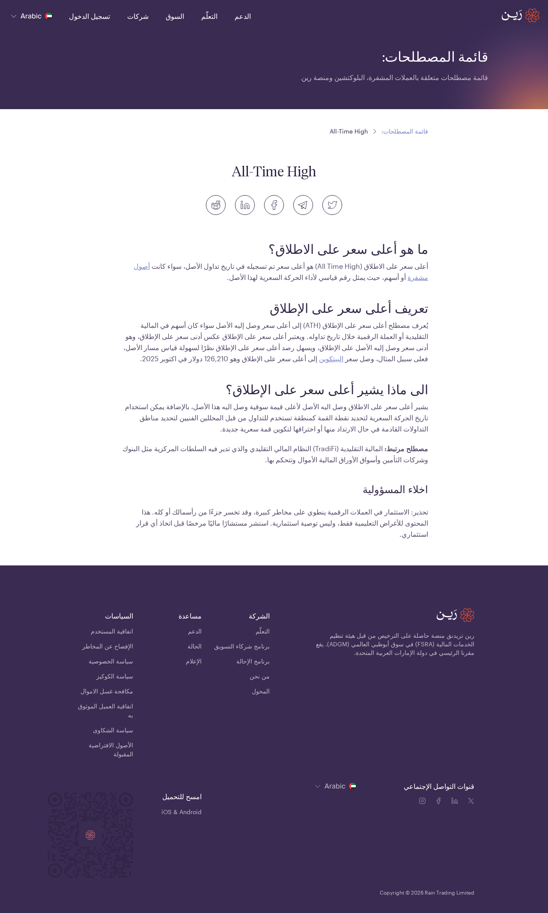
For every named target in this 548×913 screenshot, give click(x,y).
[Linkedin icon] (456, 802)
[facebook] (274, 205)
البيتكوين (331, 358)
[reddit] (216, 205)
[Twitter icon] (471, 802)
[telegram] (303, 205)
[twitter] (332, 205)
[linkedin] (245, 205)
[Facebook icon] (440, 802)
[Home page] (520, 15)
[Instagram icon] (424, 802)
